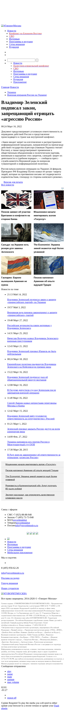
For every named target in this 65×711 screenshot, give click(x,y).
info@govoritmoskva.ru (26, 525)
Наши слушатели (10, 588)
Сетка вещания (17, 44)
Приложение (20, 82)
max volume (13, 682)
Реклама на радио (10, 578)
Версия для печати (13, 182)
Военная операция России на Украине (27, 95)
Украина (11, 92)
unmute (10, 679)
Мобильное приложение (19, 552)
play (9, 671)
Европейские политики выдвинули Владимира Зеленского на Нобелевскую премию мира (31, 365)
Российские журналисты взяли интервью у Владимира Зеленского (29, 326)
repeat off (11, 698)
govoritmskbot (20, 520)
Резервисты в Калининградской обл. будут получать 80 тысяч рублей (31, 487)
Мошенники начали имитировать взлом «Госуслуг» (30, 464)
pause (10, 674)
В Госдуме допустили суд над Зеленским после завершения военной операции (31, 391)
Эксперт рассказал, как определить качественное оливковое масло (30, 496)
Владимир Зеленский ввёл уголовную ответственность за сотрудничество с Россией (31, 417)
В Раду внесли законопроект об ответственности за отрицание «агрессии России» (33, 456)
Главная (5, 87)
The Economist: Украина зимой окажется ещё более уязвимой (31, 478)
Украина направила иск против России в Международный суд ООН (28, 443)
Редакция (14, 47)
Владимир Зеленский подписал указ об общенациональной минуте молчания (27, 378)
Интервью (14, 39)
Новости (11, 30)
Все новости (7, 185)
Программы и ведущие (21, 41)
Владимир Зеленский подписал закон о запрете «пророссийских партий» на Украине (31, 301)
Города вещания (9, 583)
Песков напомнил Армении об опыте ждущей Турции (31, 470)
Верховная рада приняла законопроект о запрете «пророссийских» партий (32, 313)
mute (9, 677)
